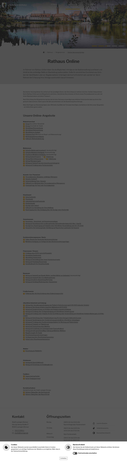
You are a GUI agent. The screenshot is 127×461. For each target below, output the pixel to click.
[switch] (75, 453)
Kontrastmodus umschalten (87, 453)
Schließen (63, 458)
